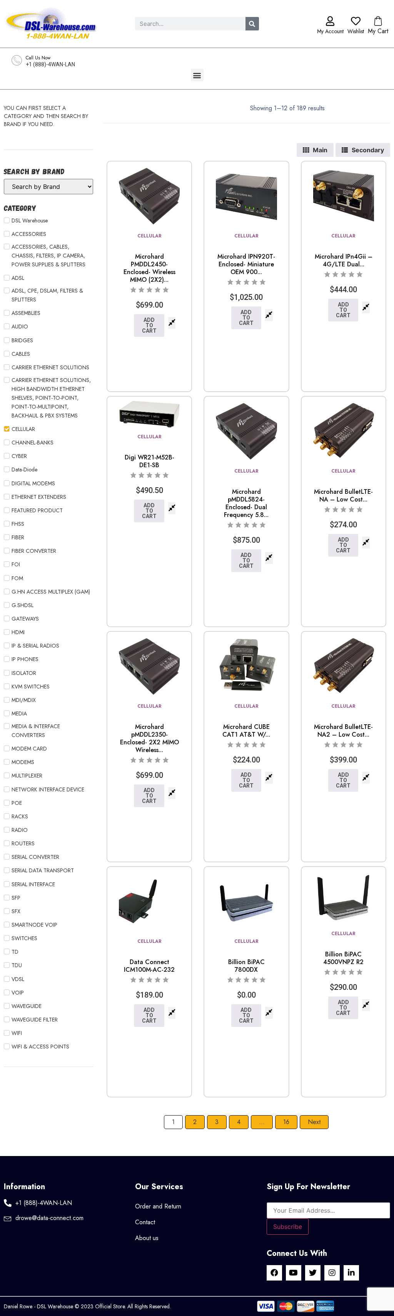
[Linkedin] (351, 1273)
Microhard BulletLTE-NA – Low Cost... (343, 495)
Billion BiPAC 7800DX (246, 966)
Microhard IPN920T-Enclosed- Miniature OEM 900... (246, 264)
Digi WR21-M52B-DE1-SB (149, 461)
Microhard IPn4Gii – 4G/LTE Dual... (343, 260)
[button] (197, 75)
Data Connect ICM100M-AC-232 (149, 966)
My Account (330, 31)
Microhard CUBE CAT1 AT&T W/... (246, 730)
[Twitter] (313, 1273)
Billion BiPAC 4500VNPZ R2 (343, 958)
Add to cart (149, 325)
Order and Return (158, 1206)
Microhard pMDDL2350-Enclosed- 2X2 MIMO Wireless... (149, 738)
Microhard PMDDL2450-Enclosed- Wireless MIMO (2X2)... (149, 268)
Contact (145, 1222)
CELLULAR (149, 235)
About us (147, 1238)
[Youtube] (293, 1273)
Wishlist (355, 31)
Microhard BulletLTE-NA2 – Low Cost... (343, 730)
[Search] (252, 23)
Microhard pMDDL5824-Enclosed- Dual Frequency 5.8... (246, 503)
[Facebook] (274, 1273)
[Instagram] (332, 1273)
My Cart (378, 31)
